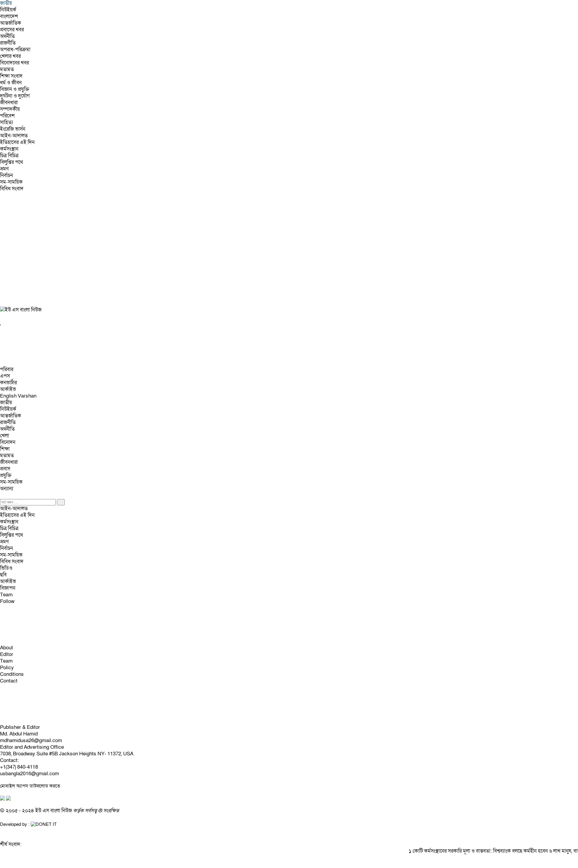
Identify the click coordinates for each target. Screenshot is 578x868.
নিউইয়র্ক (8, 9)
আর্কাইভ (8, 389)
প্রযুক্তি (5, 475)
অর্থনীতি (7, 36)
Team (6, 594)
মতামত (7, 69)
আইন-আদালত (14, 135)
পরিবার (6, 369)
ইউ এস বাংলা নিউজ (53, 810)
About (6, 647)
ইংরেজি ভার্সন (12, 129)
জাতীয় (6, 402)
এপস (5, 376)
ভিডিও (6, 568)
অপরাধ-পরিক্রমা (15, 49)
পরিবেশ (7, 115)
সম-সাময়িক (11, 182)
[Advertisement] (180, 253)
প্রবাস (5, 468)
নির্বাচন (6, 175)
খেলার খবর (10, 56)
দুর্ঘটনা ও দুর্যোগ (15, 95)
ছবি (3, 574)
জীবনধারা (9, 102)
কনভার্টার (8, 382)
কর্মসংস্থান (9, 148)
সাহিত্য (6, 122)
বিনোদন (7, 442)
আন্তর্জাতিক (10, 23)
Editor (6, 654)
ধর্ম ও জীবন (11, 82)
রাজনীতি (8, 42)
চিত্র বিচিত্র (9, 155)
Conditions (12, 674)
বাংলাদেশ (9, 16)
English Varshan (18, 395)
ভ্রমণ (4, 168)
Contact (8, 680)
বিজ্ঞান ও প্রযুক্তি (14, 89)
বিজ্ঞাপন (7, 588)
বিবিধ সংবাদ (11, 188)
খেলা (4, 435)
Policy (7, 667)
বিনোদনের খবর (14, 62)
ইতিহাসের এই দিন (17, 142)
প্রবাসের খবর (12, 29)
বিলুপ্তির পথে (11, 162)
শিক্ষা (5, 448)
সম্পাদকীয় (10, 109)
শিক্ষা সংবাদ (11, 76)
